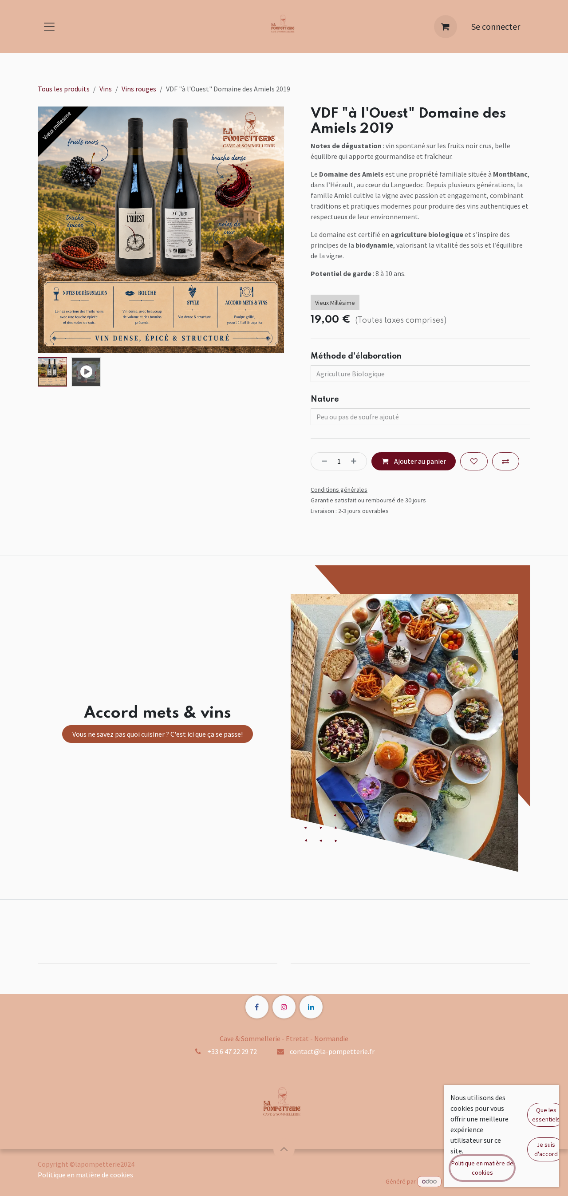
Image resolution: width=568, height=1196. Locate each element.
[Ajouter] (356, 461)
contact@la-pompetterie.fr (332, 1051)
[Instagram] (284, 1006)
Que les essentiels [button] (546, 1114)
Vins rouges (139, 88)
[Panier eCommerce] (445, 26)
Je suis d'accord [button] (546, 1149)
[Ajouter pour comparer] (505, 461)
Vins (105, 88)
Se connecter (495, 26)
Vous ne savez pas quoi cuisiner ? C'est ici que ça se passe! (157, 734)
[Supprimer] (321, 461)
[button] (50, 230)
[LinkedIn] (311, 1006)
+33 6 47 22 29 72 (232, 1051)
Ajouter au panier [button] (419, 461)
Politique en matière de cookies (85, 1174)
